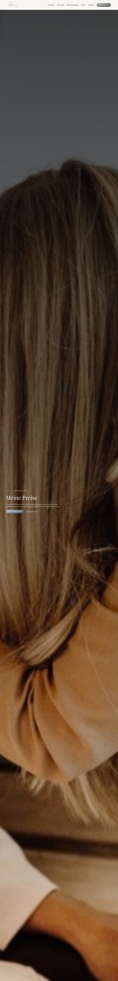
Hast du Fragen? (32, 512)
